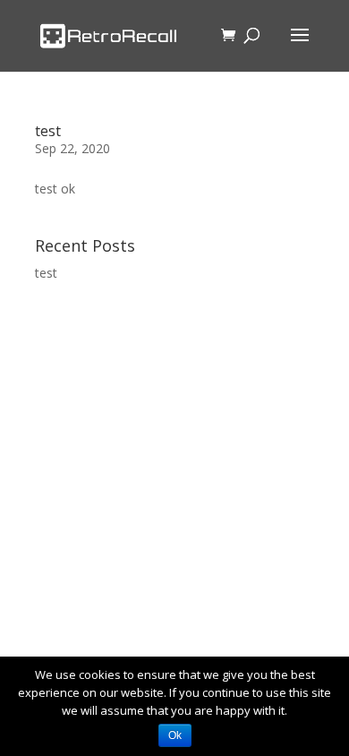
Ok (175, 735)
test (48, 131)
